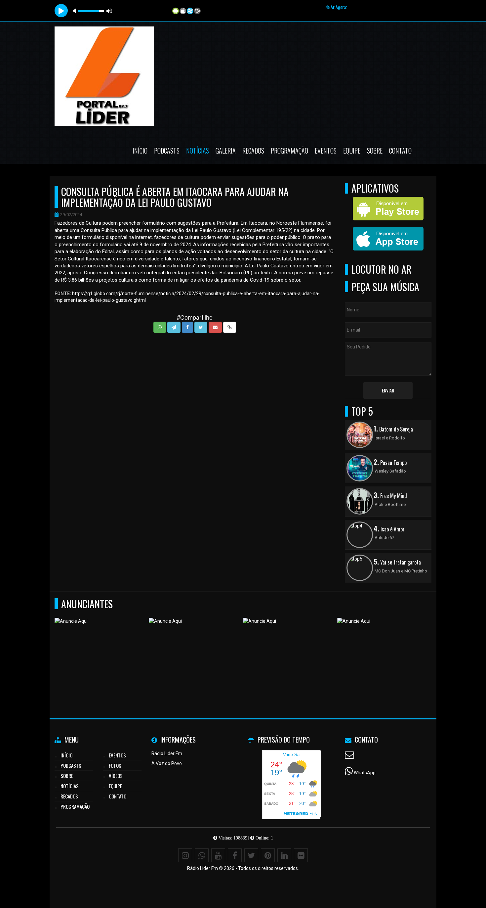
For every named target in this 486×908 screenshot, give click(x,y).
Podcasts (167, 151)
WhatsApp (365, 772)
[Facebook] (235, 855)
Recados (253, 151)
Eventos (326, 151)
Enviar (388, 390)
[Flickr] (301, 855)
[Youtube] (218, 855)
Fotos (115, 765)
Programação (289, 151)
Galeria (226, 151)
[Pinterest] (268, 855)
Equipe (351, 151)
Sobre (375, 151)
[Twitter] (251, 855)
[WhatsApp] (202, 855)
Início (140, 151)
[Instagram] (185, 855)
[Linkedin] (284, 855)
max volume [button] (109, 10)
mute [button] (75, 10)
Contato (400, 151)
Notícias (197, 151)
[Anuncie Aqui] (99, 650)
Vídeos (116, 775)
